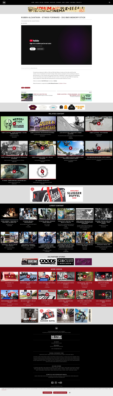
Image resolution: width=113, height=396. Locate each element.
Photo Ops (52, 2)
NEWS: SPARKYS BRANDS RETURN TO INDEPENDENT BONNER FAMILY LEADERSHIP (84, 222)
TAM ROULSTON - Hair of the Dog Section (84, 283)
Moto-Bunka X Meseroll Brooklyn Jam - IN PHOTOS (28, 245)
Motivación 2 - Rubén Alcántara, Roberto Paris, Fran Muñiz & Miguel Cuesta (71, 158)
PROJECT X (79, 2)
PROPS (71, 368)
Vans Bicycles (62, 377)
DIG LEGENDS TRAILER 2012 (42, 180)
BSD (44, 367)
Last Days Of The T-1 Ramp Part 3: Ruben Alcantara (70, 133)
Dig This (41, 2)
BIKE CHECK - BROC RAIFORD (85, 301)
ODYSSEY (63, 368)
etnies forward (27, 87)
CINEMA (52, 367)
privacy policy (4, 389)
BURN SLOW (48, 367)
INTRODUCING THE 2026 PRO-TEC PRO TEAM (85, 245)
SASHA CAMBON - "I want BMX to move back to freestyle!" (9, 222)
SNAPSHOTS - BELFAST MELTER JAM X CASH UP (9, 245)
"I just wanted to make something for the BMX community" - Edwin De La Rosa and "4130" (47, 246)
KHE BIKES (39, 368)
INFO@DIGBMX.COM (58, 348)
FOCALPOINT (72, 367)
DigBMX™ (63, 331)
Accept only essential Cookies (60, 392)
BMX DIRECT (41, 367)
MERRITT (59, 368)
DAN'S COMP (67, 367)
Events (67, 2)
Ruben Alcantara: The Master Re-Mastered (42, 132)
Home (32, 2)
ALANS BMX (36, 367)
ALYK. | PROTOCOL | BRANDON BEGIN (103, 301)
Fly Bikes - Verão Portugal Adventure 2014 (14, 180)
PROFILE (67, 368)
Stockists (58, 2)
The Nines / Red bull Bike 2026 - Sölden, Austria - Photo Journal (103, 222)
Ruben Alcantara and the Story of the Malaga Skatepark (14, 158)
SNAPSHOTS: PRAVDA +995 (103, 244)
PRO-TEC (74, 368)
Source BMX (50, 377)
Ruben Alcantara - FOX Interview (99, 132)
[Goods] (47, 261)
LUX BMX (51, 368)
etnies (23, 87)
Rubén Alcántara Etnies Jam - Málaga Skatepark (42, 158)
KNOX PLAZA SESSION (103, 282)
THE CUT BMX (61, 367)
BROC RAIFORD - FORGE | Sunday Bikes (28, 283)
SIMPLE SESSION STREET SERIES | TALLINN (9, 301)
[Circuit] (65, 261)
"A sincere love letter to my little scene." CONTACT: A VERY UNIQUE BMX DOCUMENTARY (66, 246)
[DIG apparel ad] (56, 107)
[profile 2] (83, 316)
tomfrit (56, 386)
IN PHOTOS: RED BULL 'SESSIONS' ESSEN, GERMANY (47, 222)
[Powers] (83, 261)
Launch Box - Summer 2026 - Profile (65, 301)
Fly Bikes (61, 83)
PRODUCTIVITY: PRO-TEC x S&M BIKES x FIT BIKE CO (66, 222)
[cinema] (56, 9)
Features (46, 2)
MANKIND (55, 368)
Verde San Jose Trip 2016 (40, 94)
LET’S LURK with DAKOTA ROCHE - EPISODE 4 (65, 283)
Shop (63, 2)
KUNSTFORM (46, 368)
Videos (37, 2)
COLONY (56, 367)
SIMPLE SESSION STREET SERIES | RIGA (47, 283)
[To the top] (56, 328)
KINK (42, 368)
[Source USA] (29, 261)
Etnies (65, 83)
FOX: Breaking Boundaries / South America (99, 157)
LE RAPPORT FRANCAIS (47, 301)
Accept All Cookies (47, 392)
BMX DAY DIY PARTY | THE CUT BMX (28, 301)
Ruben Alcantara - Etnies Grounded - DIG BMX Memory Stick (14, 133)
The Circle (72, 2)
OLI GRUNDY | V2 (9, 282)
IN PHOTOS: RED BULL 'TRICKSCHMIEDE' (28, 222)
